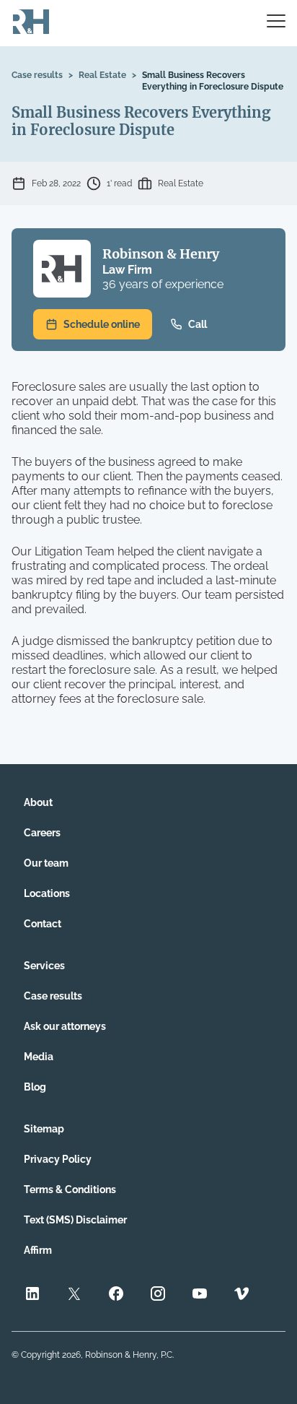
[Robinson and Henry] (31, 23)
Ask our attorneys (65, 1026)
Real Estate (102, 75)
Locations (47, 893)
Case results (37, 75)
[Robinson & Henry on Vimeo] (241, 1295)
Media (38, 1056)
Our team (46, 863)
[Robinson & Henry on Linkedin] (32, 1295)
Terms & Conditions (70, 1189)
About (38, 802)
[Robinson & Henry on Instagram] (158, 1295)
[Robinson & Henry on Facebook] (116, 1295)
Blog (35, 1087)
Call (197, 324)
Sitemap (44, 1129)
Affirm (38, 1250)
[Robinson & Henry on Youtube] (200, 1295)
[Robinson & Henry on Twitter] (74, 1295)
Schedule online (101, 324)
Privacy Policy (58, 1159)
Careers (42, 832)
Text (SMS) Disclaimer (75, 1220)
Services (44, 965)
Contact (42, 924)
